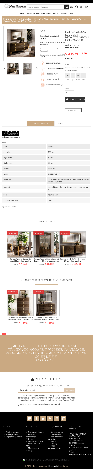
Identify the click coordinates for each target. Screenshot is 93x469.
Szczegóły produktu (41, 123)
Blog (30, 450)
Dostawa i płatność (36, 432)
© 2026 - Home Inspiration (36, 466)
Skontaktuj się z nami (34, 444)
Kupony (53, 443)
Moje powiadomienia (54, 447)
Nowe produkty (12, 434)
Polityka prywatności (31, 435)
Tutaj (72, 400)
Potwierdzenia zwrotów (55, 437)
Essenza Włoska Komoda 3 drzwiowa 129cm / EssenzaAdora (46, 319)
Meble (22, 14)
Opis (61, 123)
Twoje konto (55, 427)
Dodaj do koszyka (77, 99)
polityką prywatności (51, 404)
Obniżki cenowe (12, 432)
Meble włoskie (33, 14)
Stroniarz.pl (63, 466)
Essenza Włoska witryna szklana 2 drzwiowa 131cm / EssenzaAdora (46, 260)
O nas (30, 439)
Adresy (53, 441)
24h (71, 14)
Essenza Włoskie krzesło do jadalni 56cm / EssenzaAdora (20, 260)
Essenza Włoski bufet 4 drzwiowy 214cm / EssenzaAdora (72, 260)
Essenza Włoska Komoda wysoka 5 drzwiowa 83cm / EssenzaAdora (20, 319)
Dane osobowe (56, 432)
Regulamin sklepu (35, 441)
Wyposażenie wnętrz (50, 14)
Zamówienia (55, 434)
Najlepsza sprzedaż (14, 436)
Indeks (5, 137)
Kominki (64, 14)
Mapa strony (33, 448)
